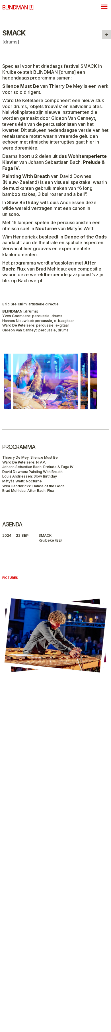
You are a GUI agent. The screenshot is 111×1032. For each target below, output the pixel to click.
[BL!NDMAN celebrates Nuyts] (106, 34)
